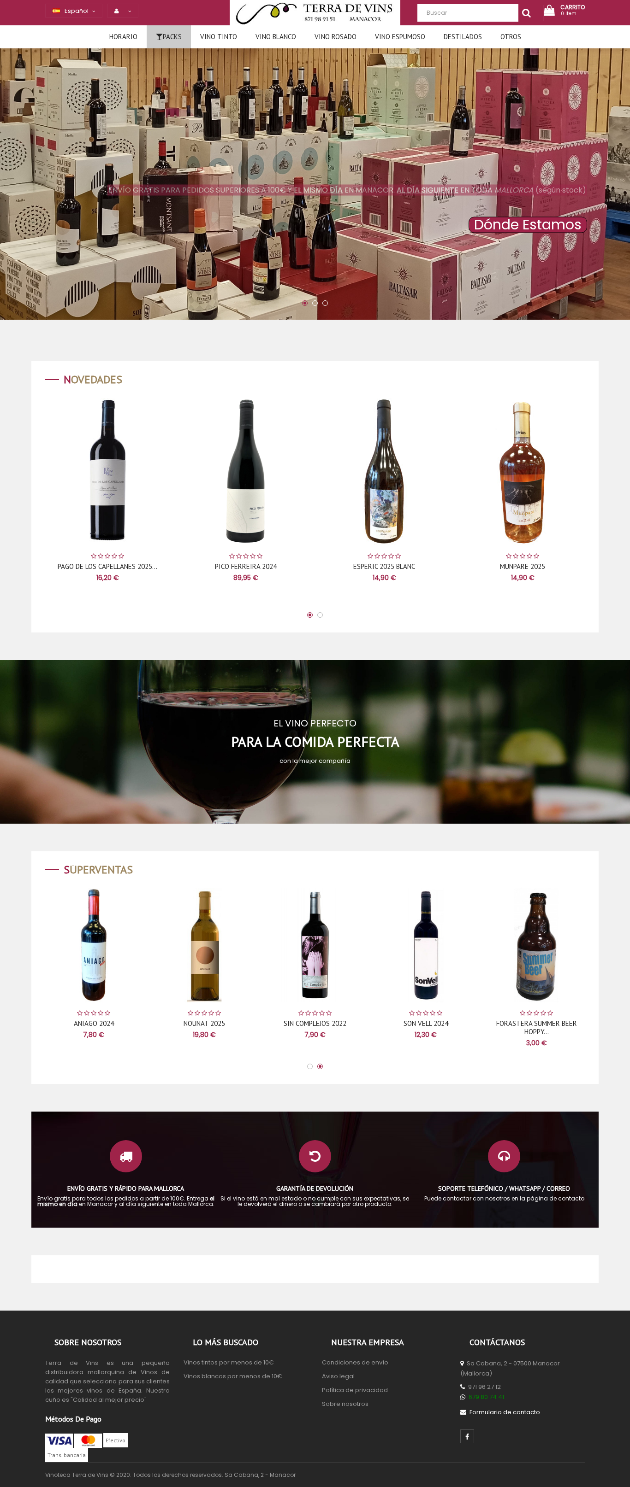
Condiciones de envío (355, 1362)
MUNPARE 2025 (411, 566)
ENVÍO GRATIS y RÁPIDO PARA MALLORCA (125, 1188)
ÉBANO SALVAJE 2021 (550, 566)
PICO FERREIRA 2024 (135, 566)
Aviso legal (338, 1376)
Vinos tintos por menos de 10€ (229, 1362)
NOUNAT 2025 (262, 1023)
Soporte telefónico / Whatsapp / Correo (504, 1188)
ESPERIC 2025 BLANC (273, 566)
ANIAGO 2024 (151, 1023)
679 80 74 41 (486, 1397)
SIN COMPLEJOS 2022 (373, 1023)
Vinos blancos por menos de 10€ (233, 1376)
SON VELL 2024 (483, 1023)
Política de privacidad (355, 1390)
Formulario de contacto (505, 1412)
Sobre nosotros (345, 1403)
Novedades (93, 379)
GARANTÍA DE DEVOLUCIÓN (314, 1188)
